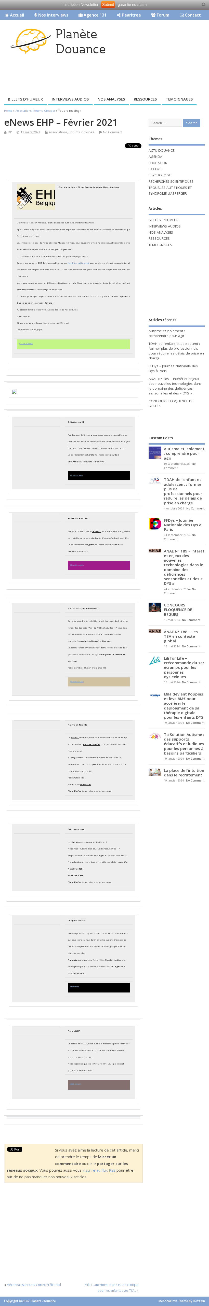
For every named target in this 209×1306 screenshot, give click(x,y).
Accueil (16, 15)
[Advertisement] (93, 76)
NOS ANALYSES (111, 99)
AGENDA (155, 156)
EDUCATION (158, 163)
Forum (162, 15)
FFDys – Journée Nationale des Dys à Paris (182, 525)
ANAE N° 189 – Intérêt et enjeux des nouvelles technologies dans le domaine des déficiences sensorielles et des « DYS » (175, 385)
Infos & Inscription (76, 475)
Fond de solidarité (26, 343)
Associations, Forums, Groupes (71, 132)
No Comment (112, 132)
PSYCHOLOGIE (160, 175)
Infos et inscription (77, 565)
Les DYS (155, 169)
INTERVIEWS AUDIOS (70, 99)
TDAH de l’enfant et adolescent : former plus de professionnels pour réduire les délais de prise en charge (176, 350)
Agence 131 (95, 15)
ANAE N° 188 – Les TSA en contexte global (181, 636)
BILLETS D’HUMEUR (25, 99)
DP (10, 132)
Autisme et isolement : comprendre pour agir (167, 333)
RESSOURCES (145, 99)
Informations (74, 987)
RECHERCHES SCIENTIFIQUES (171, 181)
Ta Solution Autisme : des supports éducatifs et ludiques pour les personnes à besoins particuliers (184, 744)
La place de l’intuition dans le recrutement (184, 772)
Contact (192, 15)
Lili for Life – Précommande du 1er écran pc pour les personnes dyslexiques (184, 667)
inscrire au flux (99, 1170)
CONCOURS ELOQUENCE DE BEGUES (178, 609)
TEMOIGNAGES (179, 99)
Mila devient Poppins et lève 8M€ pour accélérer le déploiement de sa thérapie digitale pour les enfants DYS (183, 705)
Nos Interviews (52, 15)
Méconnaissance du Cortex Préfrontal (34, 1285)
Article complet (75, 1084)
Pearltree (131, 15)
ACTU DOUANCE (162, 150)
